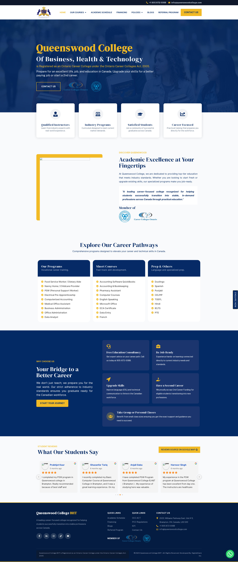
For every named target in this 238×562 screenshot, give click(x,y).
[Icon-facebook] (39, 536)
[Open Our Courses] (85, 12)
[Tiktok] (61, 536)
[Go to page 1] (117, 494)
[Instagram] (53, 536)
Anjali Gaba (136, 464)
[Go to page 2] (120, 494)
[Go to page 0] (115, 494)
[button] (230, 554)
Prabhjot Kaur (57, 464)
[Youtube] (68, 536)
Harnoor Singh (178, 464)
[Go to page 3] (122, 494)
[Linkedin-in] (46, 536)
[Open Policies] (142, 12)
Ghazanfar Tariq (98, 464)
